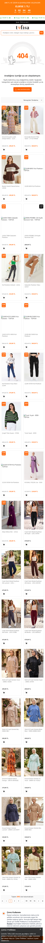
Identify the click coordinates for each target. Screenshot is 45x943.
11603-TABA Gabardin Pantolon (9, 236)
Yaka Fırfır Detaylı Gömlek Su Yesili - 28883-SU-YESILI (11, 878)
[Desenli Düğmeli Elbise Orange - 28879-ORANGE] (11, 762)
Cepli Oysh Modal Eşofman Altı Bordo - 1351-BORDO (33, 631)
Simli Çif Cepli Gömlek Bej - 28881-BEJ (10, 730)
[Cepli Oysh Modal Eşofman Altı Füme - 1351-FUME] (11, 614)
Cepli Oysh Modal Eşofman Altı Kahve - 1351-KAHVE (33, 582)
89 (26, 901)
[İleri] (38, 901)
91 (34, 901)
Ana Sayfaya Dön (23, 89)
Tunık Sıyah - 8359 (30, 433)
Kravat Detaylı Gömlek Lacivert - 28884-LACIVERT (11, 829)
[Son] (42, 901)
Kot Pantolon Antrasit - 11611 (11, 285)
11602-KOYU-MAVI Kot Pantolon (9, 335)
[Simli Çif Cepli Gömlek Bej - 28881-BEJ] (11, 713)
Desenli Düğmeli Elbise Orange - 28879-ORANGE (10, 779)
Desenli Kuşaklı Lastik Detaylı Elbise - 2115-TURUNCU (9, 138)
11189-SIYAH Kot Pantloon (33, 384)
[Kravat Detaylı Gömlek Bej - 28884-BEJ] (34, 811)
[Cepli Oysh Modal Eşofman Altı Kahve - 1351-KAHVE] (34, 565)
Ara (41, 33)
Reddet (10, 924)
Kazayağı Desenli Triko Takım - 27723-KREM (32, 138)
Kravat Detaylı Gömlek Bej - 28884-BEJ (33, 829)
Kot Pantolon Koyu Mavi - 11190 (10, 384)
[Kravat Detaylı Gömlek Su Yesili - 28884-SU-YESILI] (34, 762)
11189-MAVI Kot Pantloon (32, 186)
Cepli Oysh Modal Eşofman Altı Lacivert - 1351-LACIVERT (10, 582)
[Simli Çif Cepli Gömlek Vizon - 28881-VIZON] (11, 663)
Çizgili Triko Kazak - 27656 (10, 433)
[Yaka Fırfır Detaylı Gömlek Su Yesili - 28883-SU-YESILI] (11, 861)
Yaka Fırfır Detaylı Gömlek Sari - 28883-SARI (33, 878)
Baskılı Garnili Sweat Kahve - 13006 (11, 187)
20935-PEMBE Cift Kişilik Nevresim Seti (32, 236)
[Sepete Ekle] (4, 149)
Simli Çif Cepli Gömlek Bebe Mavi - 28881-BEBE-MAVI (33, 730)
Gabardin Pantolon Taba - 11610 (33, 286)
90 (30, 901)
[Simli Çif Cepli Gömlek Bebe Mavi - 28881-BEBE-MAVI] (34, 713)
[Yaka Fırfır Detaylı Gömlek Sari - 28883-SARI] (34, 861)
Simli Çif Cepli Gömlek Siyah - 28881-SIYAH (34, 681)
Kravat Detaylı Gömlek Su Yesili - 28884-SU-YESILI (33, 779)
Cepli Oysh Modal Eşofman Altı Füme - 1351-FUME (10, 631)
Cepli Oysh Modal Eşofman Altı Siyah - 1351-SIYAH (33, 533)
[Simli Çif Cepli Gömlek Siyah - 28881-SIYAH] (34, 663)
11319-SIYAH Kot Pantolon (10, 482)
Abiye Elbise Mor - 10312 (10, 532)
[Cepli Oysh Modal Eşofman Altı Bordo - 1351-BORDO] (34, 614)
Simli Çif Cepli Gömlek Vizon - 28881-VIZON (11, 681)
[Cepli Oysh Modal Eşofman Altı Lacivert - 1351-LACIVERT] (11, 565)
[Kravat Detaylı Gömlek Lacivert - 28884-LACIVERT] (11, 811)
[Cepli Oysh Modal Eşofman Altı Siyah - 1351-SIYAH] (34, 515)
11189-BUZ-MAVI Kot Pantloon (31, 335)
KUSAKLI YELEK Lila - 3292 (33, 482)
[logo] (22, 27)
